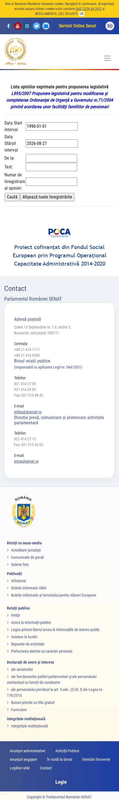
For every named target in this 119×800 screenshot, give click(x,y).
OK (82, 14)
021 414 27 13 (25, 439)
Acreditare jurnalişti (26, 550)
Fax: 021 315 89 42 (28, 395)
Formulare (19, 710)
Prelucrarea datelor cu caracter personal (41, 651)
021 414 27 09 (25, 384)
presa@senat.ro (26, 461)
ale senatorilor (22, 669)
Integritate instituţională (29, 726)
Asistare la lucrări (24, 637)
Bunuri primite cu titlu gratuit (33, 702)
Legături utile (20, 768)
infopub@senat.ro (28, 412)
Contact (46, 768)
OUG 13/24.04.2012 (89, 9)
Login (61, 782)
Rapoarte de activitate (28, 644)
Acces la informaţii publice (31, 622)
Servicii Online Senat (77, 25)
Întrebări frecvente (96, 759)
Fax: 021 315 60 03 (28, 445)
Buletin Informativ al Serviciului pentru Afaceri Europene (53, 595)
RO (110, 26)
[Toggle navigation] (107, 58)
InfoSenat (18, 581)
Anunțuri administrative (27, 751)
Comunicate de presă (27, 557)
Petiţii (15, 615)
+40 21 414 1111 (27, 349)
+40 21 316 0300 (27, 355)
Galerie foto (20, 564)
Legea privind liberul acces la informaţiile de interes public (55, 629)
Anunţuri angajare (23, 759)
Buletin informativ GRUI (28, 588)
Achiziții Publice (67, 751)
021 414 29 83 (25, 389)
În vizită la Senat (59, 759)
